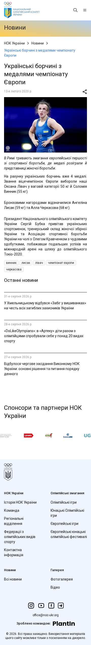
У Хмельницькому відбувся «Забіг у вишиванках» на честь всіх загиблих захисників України (45, 305)
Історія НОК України (20, 502)
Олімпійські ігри (64, 502)
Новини (37, 43)
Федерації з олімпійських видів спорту (19, 537)
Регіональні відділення (14, 521)
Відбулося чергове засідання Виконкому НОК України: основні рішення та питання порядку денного (42, 369)
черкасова (13, 269)
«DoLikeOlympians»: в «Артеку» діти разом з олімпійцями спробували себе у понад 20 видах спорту (43, 336)
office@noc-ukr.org (46, 615)
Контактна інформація (13, 552)
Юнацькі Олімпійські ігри (67, 513)
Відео (55, 587)
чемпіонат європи (61, 263)
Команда (11, 510)
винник (11, 263)
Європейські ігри (64, 524)
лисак (25, 263)
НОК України (14, 43)
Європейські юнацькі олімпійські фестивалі (69, 534)
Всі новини (13, 579)
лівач (39, 263)
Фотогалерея (62, 579)
